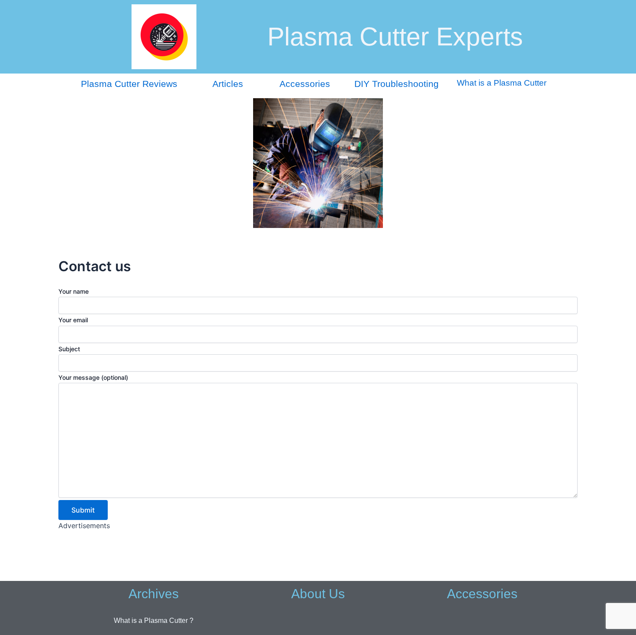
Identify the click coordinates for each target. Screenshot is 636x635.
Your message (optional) (93, 377)
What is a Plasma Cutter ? (153, 620)
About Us (318, 594)
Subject (69, 349)
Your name (73, 291)
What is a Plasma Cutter (501, 82)
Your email (73, 320)
